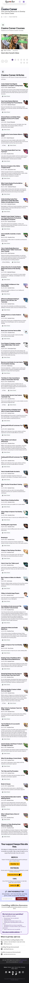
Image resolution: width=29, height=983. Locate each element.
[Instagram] (23, 972)
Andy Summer (11, 253)
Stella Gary (9, 365)
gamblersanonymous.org (9, 954)
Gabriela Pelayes (11, 104)
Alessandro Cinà (12, 169)
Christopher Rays (12, 348)
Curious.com (24, 960)
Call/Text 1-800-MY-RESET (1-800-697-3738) (14, 942)
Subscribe (20, 899)
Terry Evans (10, 648)
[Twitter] (16, 972)
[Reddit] (6, 972)
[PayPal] (12, 974)
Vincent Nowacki (11, 122)
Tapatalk (21, 962)
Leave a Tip (13, 885)
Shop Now (13, 864)
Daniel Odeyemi (11, 87)
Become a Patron (13, 874)
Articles (9, 967)
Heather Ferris (10, 153)
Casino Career (7, 96)
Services (23, 967)
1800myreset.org (8, 944)
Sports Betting (6, 262)
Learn (12, 967)
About (16, 968)
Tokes (4, 145)
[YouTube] (9, 972)
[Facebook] (13, 972)
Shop (12, 968)
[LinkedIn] (19, 972)
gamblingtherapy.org (8, 949)
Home (5, 967)
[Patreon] (16, 974)
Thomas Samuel (11, 221)
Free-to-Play (18, 967)
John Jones (9, 581)
